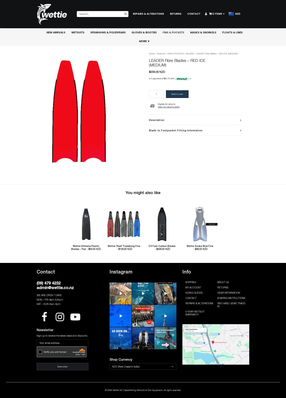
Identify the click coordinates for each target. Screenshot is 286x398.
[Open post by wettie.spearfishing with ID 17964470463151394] (165, 338)
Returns (222, 287)
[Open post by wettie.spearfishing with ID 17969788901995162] (121, 294)
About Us (223, 282)
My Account (193, 287)
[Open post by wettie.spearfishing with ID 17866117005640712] (143, 338)
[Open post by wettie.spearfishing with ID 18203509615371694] (143, 294)
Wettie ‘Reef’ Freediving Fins (124, 247)
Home (152, 53)
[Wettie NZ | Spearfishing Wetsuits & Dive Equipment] (52, 14)
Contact (191, 297)
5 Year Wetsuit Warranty (195, 313)
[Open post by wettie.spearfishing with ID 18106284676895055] (121, 316)
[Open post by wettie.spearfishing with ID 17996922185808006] (121, 338)
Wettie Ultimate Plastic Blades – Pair (86, 247)
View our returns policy (169, 107)
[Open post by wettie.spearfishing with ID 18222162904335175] (165, 294)
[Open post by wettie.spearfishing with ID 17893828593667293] (165, 316)
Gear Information (228, 292)
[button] (86, 224)
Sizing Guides (194, 292)
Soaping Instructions (231, 297)
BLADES (190, 53)
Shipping (190, 282)
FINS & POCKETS (175, 53)
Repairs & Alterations (199, 303)
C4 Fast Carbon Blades (162, 247)
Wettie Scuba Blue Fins (200, 247)
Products (161, 53)
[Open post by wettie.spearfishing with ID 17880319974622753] (143, 316)
